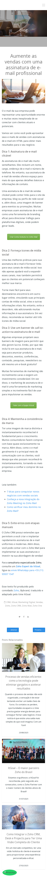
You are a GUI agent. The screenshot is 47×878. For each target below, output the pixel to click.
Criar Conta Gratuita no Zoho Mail (23, 237)
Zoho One (37, 605)
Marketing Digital (26, 602)
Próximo (38, 630)
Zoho (16, 590)
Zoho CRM (16, 605)
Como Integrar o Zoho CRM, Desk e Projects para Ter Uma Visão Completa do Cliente (23, 838)
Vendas (39, 602)
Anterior (13, 630)
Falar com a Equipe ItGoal (23, 405)
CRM (8, 602)
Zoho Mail (27, 605)
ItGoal (14, 602)
